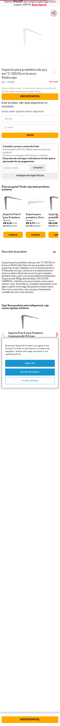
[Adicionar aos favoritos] (54, 72)
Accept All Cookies (30, 372)
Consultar (38, 168)
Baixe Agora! (39, 5)
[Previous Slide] (3, 216)
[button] (30, 252)
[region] (30, 363)
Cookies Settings (30, 380)
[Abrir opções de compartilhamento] (53, 13)
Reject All (30, 363)
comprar (13, 235)
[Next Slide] (57, 216)
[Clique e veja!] (53, 82)
